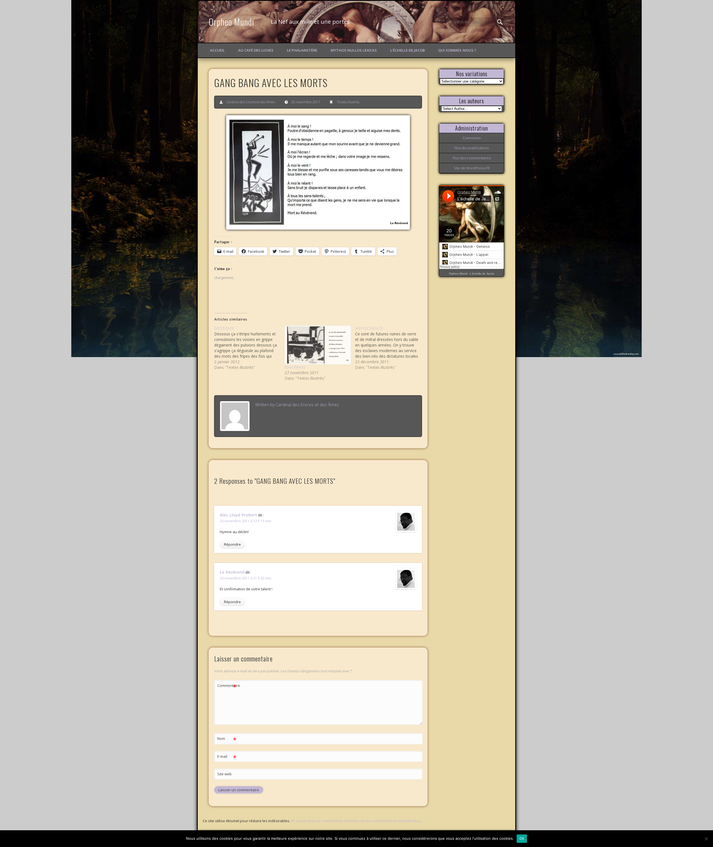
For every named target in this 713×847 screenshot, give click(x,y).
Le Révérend (232, 572)
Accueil (217, 50)
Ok (521, 838)
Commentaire (227, 686)
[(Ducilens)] (317, 345)
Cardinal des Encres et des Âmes (250, 102)
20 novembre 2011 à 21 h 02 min (245, 578)
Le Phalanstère (302, 50)
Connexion (472, 137)
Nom (226, 739)
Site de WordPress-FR (472, 167)
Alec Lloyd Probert (238, 515)
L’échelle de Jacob (407, 50)
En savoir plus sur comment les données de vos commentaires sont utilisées (355, 820)
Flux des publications (471, 147)
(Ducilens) (295, 367)
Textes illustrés (348, 102)
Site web (224, 773)
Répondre (232, 544)
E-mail (226, 757)
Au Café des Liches (256, 50)
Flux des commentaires (472, 157)
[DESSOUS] (249, 348)
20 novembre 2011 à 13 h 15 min (245, 521)
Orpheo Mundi (231, 21)
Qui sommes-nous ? (457, 50)
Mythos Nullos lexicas (354, 50)
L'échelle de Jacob (482, 273)
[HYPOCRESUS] (390, 348)
